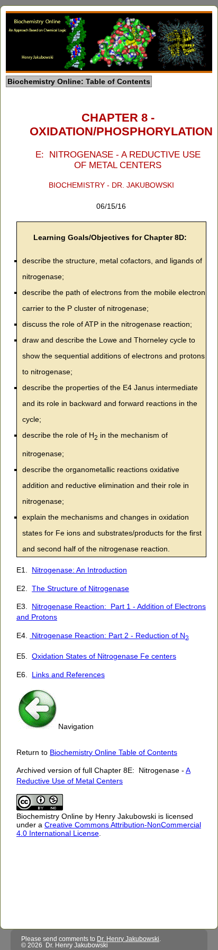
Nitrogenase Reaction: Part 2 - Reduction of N (109, 635)
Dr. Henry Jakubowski (128, 939)
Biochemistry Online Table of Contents (113, 752)
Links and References (68, 674)
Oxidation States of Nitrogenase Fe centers (104, 656)
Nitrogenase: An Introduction (79, 570)
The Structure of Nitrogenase (80, 588)
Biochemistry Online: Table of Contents (78, 81)
